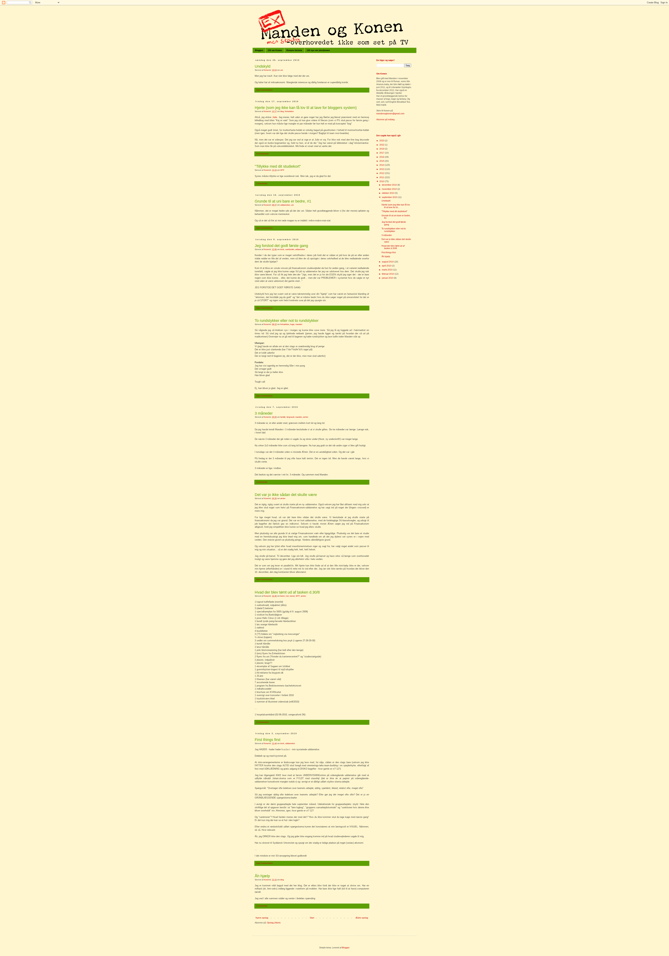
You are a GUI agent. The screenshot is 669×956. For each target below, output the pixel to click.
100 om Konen (275, 50)
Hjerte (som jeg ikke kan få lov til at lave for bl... (396, 206)
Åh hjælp (262, 876)
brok (282, 249)
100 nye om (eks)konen (318, 50)
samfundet (289, 249)
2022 (382, 145)
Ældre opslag (361, 918)
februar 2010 (388, 274)
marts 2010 (387, 270)
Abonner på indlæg (385, 119)
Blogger (345, 947)
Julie (274, 117)
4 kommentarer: (263, 154)
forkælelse (289, 111)
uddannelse (285, 205)
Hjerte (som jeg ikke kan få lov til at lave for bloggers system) (306, 107)
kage (292, 324)
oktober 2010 (388, 193)
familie (283, 417)
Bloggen (259, 50)
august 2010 (388, 262)
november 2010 (389, 189)
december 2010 (389, 185)
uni (281, 70)
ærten (305, 417)
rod (287, 596)
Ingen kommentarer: (264, 90)
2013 (382, 169)
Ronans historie (294, 50)
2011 (382, 177)
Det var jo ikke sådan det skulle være (286, 494)
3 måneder (264, 413)
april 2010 (387, 266)
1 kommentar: (262, 183)
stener (292, 596)
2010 (382, 181)
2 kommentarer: (263, 722)
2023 (382, 140)
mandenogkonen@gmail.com (390, 113)
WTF (282, 170)
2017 (382, 153)
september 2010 (390, 197)
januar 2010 (388, 278)
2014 (382, 165)
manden (298, 324)
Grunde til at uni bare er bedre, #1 (283, 201)
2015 (382, 161)
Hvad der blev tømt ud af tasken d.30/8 (287, 592)
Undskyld (262, 66)
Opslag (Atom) (273, 922)
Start (312, 918)
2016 (382, 157)
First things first (267, 739)
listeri (282, 596)
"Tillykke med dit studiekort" (278, 166)
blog (282, 111)
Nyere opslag (262, 918)
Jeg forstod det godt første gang (281, 245)
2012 (382, 173)
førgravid (290, 417)
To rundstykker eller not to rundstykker (286, 320)
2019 (382, 149)
